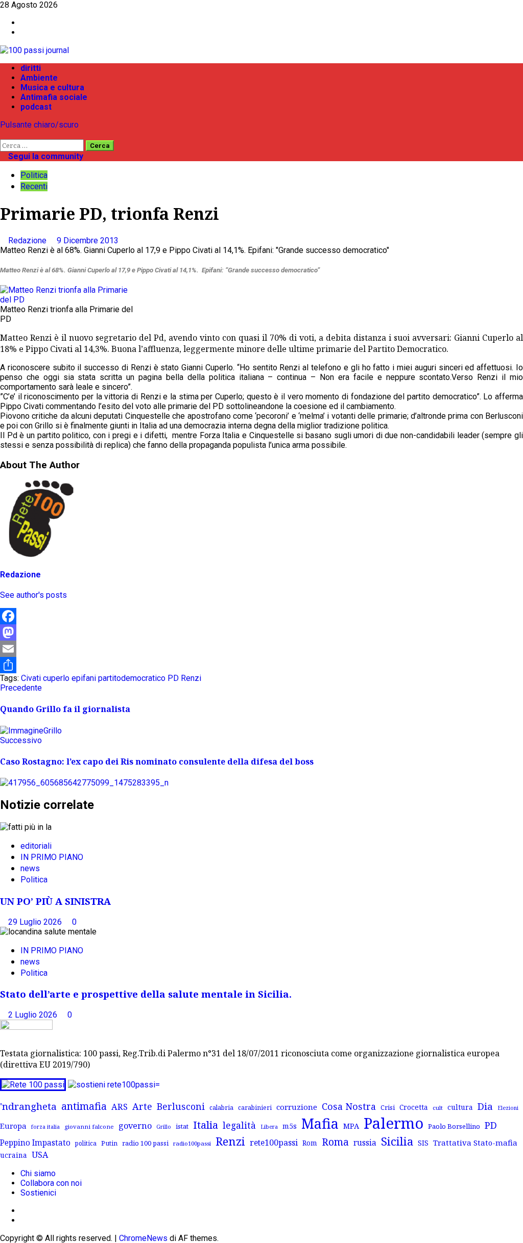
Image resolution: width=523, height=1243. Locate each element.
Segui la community (44, 156)
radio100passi (192, 1143)
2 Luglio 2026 (33, 1015)
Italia (205, 1125)
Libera (269, 1126)
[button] (3, 134)
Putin (109, 1143)
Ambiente (39, 78)
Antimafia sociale (53, 97)
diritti (30, 68)
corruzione (296, 1107)
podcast (36, 107)
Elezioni (507, 1107)
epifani (84, 678)
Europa (13, 1126)
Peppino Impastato (35, 1142)
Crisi (388, 1107)
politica (86, 1143)
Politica (33, 175)
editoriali (36, 846)
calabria (221, 1107)
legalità (239, 1125)
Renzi (191, 678)
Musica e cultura (52, 87)
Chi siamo (38, 1173)
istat (182, 1126)
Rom (309, 1143)
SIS (423, 1143)
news (30, 868)
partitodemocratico (131, 678)
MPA (351, 1126)
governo (135, 1125)
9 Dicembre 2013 (87, 240)
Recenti (33, 186)
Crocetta (413, 1107)
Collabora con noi (51, 1183)
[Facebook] (261, 616)
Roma (335, 1142)
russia (364, 1142)
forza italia (45, 1126)
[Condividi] (261, 665)
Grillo (163, 1126)
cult (438, 1107)
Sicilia (397, 1141)
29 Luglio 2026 (36, 922)
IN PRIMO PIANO (51, 857)
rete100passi (274, 1142)
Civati (31, 678)
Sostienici (38, 1193)
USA (40, 1154)
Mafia (320, 1123)
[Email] (261, 649)
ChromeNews (143, 1238)
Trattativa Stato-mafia (475, 1142)
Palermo (393, 1123)
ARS (119, 1106)
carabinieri (255, 1107)
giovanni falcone (89, 1126)
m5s (289, 1126)
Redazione (28, 240)
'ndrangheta (28, 1106)
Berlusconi (181, 1106)
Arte (142, 1106)
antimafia (84, 1106)
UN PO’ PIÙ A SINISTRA (55, 901)
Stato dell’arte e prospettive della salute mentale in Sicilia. (146, 993)
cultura (460, 1107)
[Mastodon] (261, 632)
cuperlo (56, 678)
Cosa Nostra (349, 1106)
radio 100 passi (145, 1143)
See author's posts (33, 595)
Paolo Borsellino (454, 1126)
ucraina (13, 1155)
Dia (485, 1106)
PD (173, 678)
